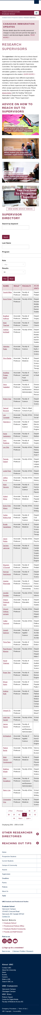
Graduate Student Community (15, 929)
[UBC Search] (36, 2)
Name (6, 286)
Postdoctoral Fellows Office (14, 926)
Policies (4, 887)
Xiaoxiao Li (7, 422)
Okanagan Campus (9, 991)
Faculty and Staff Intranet (13, 932)
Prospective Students (17, 17)
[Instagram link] (4, 941)
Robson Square (7, 997)
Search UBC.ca (7, 981)
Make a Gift (6, 979)
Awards (4, 870)
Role (4, 260)
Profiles (22, 951)
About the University (9, 970)
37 (35, 811)
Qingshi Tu (6, 710)
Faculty (26, 286)
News (4, 972)
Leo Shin (6, 447)
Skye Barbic (7, 358)
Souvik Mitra (7, 292)
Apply (4, 895)
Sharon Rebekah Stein (6, 602)
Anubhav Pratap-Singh (6, 375)
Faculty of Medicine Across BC (12, 1002)
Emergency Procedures (9, 1008)
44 (15, 818)
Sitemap (16, 951)
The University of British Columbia (15, 4)
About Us (5, 891)
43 (35, 814)
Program (5, 252)
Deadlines (5, 878)
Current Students (7, 861)
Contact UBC (6, 968)
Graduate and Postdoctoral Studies (20, 902)
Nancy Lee (7, 790)
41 (25, 814)
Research (29, 951)
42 (30, 814)
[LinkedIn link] (9, 941)
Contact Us (6, 916)
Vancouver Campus (9, 989)
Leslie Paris (7, 471)
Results (5, 268)
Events (4, 974)
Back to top (6, 951)
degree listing (6, 93)
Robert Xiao (7, 399)
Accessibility (17, 1011)
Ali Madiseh (7, 736)
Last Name (6, 243)
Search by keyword (10, 224)
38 (9, 814)
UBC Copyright (6, 1011)
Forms (4, 883)
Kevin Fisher (7, 299)
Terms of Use (23, 1008)
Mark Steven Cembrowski (7, 759)
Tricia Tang (6, 642)
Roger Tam (7, 672)
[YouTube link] (15, 941)
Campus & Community (9, 865)
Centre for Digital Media (10, 999)
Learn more (28, 74)
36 (30, 811)
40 (20, 814)
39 (14, 814)
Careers (5, 977)
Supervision (6, 874)
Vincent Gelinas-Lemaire (6, 611)
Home (4, 852)
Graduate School (6, 17)
